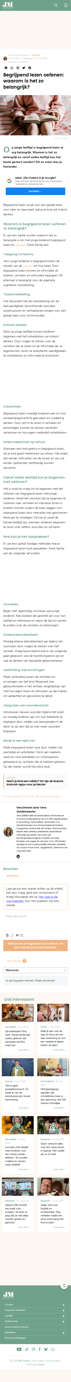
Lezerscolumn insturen (17, 1326)
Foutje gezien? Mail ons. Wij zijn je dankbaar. (32, 796)
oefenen (20, 245)
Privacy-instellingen (15, 1337)
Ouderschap (11, 1321)
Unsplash (64, 138)
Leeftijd (36, 55)
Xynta (41, 1364)
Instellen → (35, 191)
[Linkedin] (18, 857)
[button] (61, 1305)
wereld (28, 266)
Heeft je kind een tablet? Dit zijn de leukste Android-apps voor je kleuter (34, 783)
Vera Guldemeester (18, 55)
